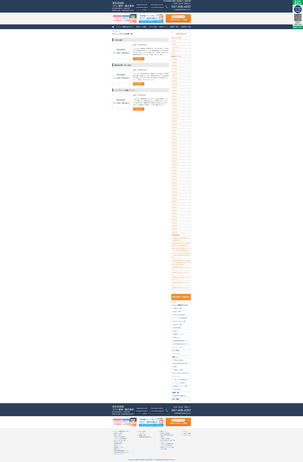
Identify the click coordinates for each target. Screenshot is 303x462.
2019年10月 (174, 232)
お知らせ (174, 40)
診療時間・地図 (185, 27)
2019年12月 (174, 225)
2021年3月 (174, 179)
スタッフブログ (175, 47)
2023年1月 (174, 111)
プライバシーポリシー (178, 347)
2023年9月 (174, 87)
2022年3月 (174, 142)
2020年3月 (174, 216)
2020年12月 (174, 188)
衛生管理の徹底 (177, 327)
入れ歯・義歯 (176, 389)
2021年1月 (174, 185)
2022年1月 (174, 148)
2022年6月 (174, 133)
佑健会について (177, 337)
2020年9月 (174, 198)
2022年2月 (174, 145)
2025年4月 (174, 71)
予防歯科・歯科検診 (178, 360)
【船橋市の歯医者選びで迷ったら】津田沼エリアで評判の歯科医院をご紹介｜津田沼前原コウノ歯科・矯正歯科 (181, 262)
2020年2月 (174, 219)
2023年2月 (174, 108)
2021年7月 (174, 167)
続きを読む (138, 58)
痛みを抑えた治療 (177, 324)
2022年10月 (174, 121)
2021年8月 (174, 164)
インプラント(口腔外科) (179, 382)
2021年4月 (174, 176)
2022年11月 (174, 117)
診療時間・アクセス (178, 334)
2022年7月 (174, 130)
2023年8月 (174, 90)
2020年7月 (174, 204)
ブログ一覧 (176, 353)
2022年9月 (174, 124)
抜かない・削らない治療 (179, 321)
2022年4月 (174, 139)
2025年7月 (174, 62)
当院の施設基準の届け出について (181, 344)
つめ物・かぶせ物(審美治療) (180, 379)
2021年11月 (174, 154)
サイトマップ (187, 435)
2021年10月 (174, 158)
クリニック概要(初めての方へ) (125, 27)
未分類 (173, 53)
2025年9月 (174, 59)
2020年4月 (174, 213)
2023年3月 (174, 105)
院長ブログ (174, 50)
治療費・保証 (174, 27)
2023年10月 (174, 84)
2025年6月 (174, 65)
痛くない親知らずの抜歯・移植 (181, 373)
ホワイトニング (177, 376)
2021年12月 (174, 151)
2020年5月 (174, 210)
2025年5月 (174, 68)
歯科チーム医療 (141, 27)
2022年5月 (174, 136)
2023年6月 (174, 96)
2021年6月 (174, 170)
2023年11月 (174, 80)
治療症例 (174, 43)
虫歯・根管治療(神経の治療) (180, 363)
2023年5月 (174, 99)
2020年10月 (174, 195)
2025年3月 (174, 74)
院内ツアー (176, 331)
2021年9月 (174, 161)
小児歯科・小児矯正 (178, 369)
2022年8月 (174, 127)
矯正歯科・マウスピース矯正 (180, 386)
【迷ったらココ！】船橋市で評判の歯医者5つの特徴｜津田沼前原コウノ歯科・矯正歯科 (181, 255)
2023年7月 (174, 93)
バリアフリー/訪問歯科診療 (180, 318)
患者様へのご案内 (177, 308)
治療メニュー (162, 27)
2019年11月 (174, 228)
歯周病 (175, 366)
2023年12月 (174, 77)
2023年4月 (174, 102)
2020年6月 (174, 207)
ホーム (113, 27)
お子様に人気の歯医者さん (180, 314)
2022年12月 (174, 114)
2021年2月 (174, 182)
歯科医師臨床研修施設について (181, 340)
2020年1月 (174, 222)
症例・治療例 (175, 399)
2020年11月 (174, 191)
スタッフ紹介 (152, 27)
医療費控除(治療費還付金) (179, 395)
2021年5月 (174, 173)
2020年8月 (174, 201)
